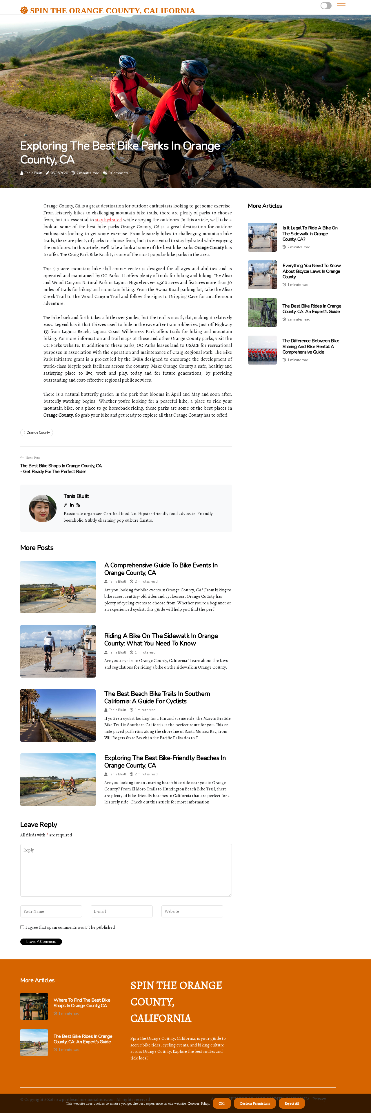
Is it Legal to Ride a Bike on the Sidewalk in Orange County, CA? (310, 233)
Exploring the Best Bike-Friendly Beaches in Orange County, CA (165, 762)
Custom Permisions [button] (255, 1103)
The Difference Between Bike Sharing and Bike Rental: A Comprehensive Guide (311, 346)
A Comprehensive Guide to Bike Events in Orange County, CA (161, 569)
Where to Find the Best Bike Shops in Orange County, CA (82, 1003)
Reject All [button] (292, 1103)
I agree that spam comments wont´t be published (70, 927)
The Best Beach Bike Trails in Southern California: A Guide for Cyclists (157, 697)
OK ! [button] (222, 1103)
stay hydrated (108, 220)
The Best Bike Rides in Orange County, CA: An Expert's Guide (312, 309)
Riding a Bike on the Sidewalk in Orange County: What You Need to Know (161, 640)
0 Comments (118, 173)
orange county (38, 432)
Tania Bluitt (33, 173)
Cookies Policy (198, 1103)
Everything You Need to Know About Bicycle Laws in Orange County (312, 271)
